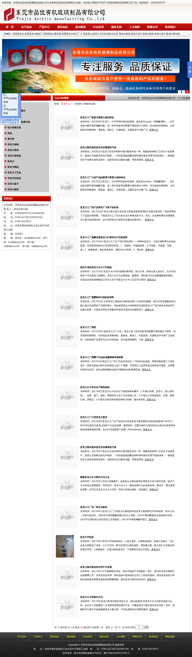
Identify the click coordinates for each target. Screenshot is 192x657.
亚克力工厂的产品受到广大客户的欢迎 (99, 207)
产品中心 (44, 26)
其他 (10, 133)
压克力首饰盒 (14, 155)
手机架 (11, 116)
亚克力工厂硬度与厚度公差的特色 (97, 117)
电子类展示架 (14, 127)
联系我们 (170, 26)
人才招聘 (134, 26)
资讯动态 (62, 26)
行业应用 (98, 26)
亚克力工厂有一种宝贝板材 (93, 507)
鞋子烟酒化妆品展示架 (19, 122)
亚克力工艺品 (14, 172)
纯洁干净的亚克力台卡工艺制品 (96, 267)
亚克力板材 (13, 189)
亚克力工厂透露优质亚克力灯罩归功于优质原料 (104, 237)
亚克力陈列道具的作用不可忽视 (96, 567)
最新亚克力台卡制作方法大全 (95, 477)
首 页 (10, 26)
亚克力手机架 (87, 537)
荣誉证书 (152, 26)
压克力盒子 (13, 183)
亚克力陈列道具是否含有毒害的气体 (98, 147)
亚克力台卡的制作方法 (91, 597)
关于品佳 (26, 26)
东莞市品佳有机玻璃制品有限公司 (159, 98)
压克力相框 (13, 144)
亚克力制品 (13, 167)
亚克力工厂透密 (88, 327)
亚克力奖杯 (13, 150)
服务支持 (116, 26)
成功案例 (80, 26)
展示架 (11, 139)
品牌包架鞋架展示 (17, 110)
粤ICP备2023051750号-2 (116, 653)
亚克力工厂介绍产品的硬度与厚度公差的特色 (102, 177)
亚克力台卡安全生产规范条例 (95, 387)
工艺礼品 (12, 105)
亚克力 (11, 161)
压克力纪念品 (14, 178)
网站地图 (170, 636)
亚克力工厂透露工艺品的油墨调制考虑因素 (101, 357)
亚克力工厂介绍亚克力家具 (93, 417)
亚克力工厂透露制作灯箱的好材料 (97, 297)
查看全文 (153, 130)
